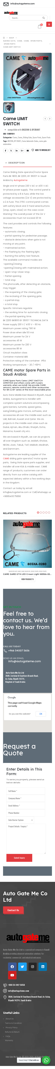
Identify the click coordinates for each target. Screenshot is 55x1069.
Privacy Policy (12, 1027)
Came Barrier (25, 571)
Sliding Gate (27, 137)
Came (15, 137)
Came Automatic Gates (30, 141)
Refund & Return (12, 1032)
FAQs (8, 1036)
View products (27, 579)
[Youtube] (12, 975)
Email (27, 150)
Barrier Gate (13, 571)
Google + (22, 150)
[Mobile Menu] (49, 24)
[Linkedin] (42, 967)
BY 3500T (17, 141)
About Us (10, 1019)
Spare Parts (37, 137)
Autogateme (21, 180)
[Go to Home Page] (4, 37)
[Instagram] (32, 967)
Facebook (5, 150)
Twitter (11, 150)
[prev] (45, 119)
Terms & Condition (13, 1023)
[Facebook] (12, 967)
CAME (6, 458)
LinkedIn (16, 150)
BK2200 (10, 141)
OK (40, 714)
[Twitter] (22, 967)
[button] (38, 512)
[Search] (44, 17)
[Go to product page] (27, 544)
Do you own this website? (20, 714)
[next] (50, 119)
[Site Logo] (10, 13)
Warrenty (9, 1040)
